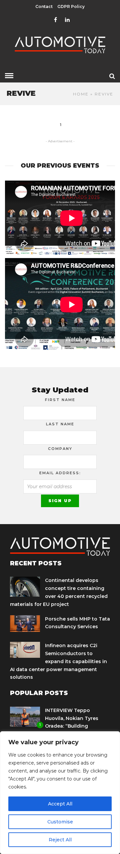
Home (81, 93)
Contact (44, 6)
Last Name (60, 424)
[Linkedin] (67, 20)
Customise (60, 822)
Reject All (60, 840)
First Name (60, 399)
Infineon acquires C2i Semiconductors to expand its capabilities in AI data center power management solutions (58, 661)
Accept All (60, 804)
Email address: (60, 473)
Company (60, 448)
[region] (60, 792)
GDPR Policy (71, 6)
